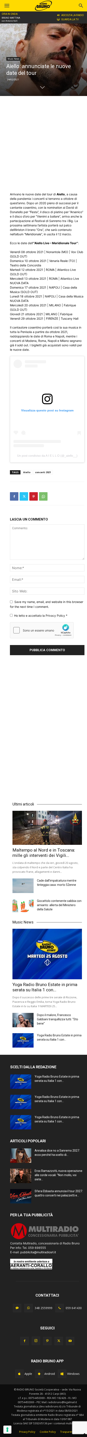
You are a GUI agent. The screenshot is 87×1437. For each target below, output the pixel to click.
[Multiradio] (45, 1239)
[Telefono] (59, 1308)
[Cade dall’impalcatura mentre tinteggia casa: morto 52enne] (23, 885)
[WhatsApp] (43, 496)
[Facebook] (14, 496)
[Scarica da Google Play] (39, 1374)
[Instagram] (36, 1341)
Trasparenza (67, 1432)
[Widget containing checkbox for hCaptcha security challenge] (42, 630)
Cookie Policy (48, 1432)
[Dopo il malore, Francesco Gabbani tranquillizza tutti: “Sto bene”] (23, 1020)
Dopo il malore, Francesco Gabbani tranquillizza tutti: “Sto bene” (57, 1019)
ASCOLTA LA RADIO (72, 15)
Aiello (26, 472)
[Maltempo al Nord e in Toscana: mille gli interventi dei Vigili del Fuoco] (47, 828)
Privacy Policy (56, 615)
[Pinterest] (33, 496)
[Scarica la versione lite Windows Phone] (62, 1374)
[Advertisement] (43, 144)
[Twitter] (24, 496)
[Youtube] (70, 1341)
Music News (13, 58)
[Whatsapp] (28, 1308)
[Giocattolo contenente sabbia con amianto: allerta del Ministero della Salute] (23, 906)
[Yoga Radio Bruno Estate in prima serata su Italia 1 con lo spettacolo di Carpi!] (47, 954)
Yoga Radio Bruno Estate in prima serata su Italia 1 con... (44, 987)
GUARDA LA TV (70, 19)
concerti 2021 (43, 472)
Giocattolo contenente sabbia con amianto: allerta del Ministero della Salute (59, 905)
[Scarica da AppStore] (19, 1374)
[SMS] (17, 1308)
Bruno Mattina (11, 17)
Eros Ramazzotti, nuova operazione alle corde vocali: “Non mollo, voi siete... (58, 1175)
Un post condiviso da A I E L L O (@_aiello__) (47, 455)
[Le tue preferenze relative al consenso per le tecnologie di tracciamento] (7, 1430)
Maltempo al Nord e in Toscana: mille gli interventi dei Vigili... (43, 853)
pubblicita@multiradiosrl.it (38, 1252)
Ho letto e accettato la (40, 615)
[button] (81, 5)
